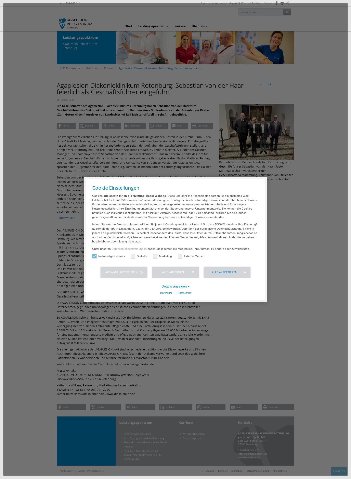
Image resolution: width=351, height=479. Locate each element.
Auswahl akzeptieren (121, 272)
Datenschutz (185, 293)
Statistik (142, 256)
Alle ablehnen (173, 272)
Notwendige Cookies (111, 256)
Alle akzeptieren (224, 272)
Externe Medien (194, 256)
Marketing (165, 256)
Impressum (166, 293)
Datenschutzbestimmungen (129, 248)
